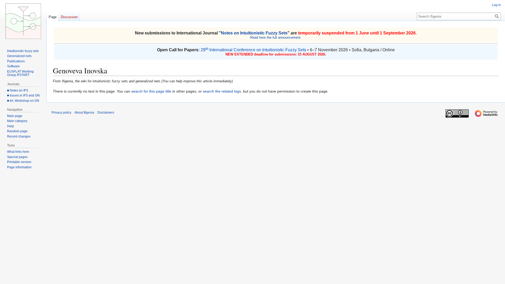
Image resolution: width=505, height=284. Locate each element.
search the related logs (222, 91)
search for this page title (151, 91)
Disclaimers (105, 112)
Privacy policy (61, 112)
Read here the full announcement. (275, 37)
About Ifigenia (84, 112)
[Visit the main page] (23, 21)
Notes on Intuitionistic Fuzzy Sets (254, 33)
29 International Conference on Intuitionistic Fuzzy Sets (253, 50)
